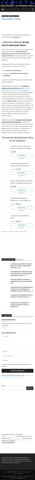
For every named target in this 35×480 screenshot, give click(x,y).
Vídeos (20, 473)
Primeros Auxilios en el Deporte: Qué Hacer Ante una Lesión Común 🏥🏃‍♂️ (21, 281)
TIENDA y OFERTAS (11, 472)
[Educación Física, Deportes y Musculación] (17, 3)
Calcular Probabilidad (8, 442)
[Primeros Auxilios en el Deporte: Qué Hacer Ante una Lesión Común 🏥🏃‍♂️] (6, 281)
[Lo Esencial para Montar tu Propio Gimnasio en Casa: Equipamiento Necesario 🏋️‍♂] (6, 266)
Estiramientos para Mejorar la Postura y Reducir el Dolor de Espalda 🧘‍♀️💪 (20, 304)
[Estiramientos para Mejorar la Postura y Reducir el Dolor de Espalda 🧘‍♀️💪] (6, 304)
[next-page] (5, 311)
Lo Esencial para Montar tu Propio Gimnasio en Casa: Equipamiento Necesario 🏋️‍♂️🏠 (21, 265)
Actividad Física (9, 13)
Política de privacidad (27, 476)
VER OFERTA (21, 155)
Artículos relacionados (8, 259)
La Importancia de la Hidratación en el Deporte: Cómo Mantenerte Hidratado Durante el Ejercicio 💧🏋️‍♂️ (22, 289)
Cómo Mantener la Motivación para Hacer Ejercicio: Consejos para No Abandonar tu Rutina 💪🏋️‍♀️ (21, 273)
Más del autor (19, 259)
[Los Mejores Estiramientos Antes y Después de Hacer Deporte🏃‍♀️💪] (6, 297)
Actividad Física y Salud (19, 13)
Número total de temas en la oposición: (12, 434)
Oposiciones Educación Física (23, 472)
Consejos (15, 473)
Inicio (3, 13)
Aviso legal (19, 476)
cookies (11, 478)
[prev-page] (3, 311)
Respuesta (4, 327)
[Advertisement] (14, 246)
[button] (2, 9)
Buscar (3, 385)
